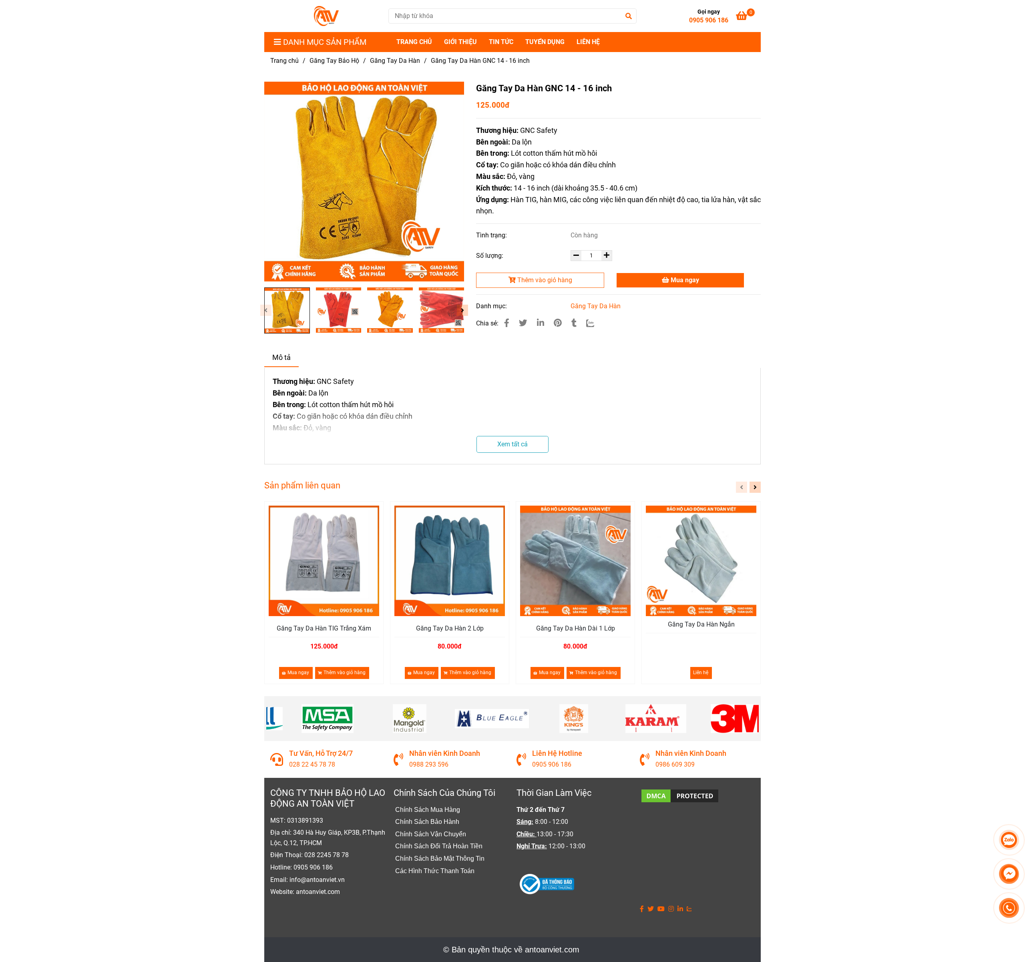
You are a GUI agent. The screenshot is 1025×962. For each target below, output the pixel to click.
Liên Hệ (588, 42)
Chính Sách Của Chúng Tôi (444, 793)
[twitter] (650, 909)
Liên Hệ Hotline (557, 753)
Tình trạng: (492, 235)
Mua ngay (684, 280)
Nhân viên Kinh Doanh (444, 753)
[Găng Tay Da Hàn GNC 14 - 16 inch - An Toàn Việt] (506, 323)
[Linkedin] (540, 323)
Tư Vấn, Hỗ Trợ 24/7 (321, 753)
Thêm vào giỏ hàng (544, 280)
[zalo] (689, 909)
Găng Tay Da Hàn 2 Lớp (450, 628)
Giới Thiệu (460, 42)
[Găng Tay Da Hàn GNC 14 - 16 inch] (326, 16)
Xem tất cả (512, 444)
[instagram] (671, 909)
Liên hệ (700, 672)
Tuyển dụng (545, 42)
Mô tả (281, 357)
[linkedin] (680, 909)
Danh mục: (492, 306)
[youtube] (661, 909)
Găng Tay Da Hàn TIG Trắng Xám (324, 628)
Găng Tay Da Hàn (395, 60)
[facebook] (642, 909)
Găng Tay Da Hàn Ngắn (701, 624)
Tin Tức (501, 42)
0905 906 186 (708, 20)
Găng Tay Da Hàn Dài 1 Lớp (575, 628)
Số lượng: (490, 255)
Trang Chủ (414, 42)
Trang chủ (284, 60)
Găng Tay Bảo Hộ (334, 60)
